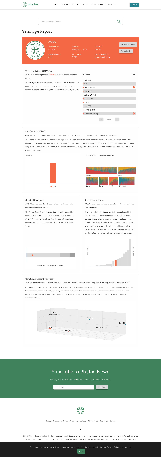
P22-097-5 (88, 106)
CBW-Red (88, 91)
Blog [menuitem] (94, 4)
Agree (81, 451)
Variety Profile (126, 51)
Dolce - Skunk (89, 88)
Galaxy (71, 421)
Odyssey (87, 80)
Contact (48, 421)
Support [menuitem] (101, 4)
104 (85, 84)
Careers (113, 421)
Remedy (51, 49)
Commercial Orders (60, 421)
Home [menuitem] (55, 4)
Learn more (126, 447)
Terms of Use (81, 421)
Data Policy (104, 421)
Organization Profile (128, 44)
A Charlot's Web (90, 95)
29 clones (52, 75)
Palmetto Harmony (91, 114)
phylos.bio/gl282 (101, 57)
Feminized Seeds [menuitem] (67, 4)
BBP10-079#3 (89, 110)
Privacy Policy (93, 421)
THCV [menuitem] (78, 4)
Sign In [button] (134, 5)
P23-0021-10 (89, 99)
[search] (80, 21)
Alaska (86, 102)
